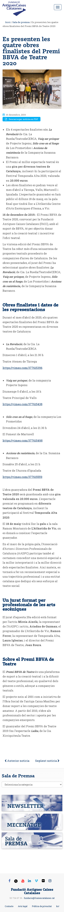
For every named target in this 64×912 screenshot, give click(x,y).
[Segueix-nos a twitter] (16, 881)
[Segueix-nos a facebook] (9, 880)
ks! (57, 906)
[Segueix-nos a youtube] (22, 880)
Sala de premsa (21, 22)
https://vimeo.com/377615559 (22, 477)
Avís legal (22, 906)
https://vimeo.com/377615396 (22, 368)
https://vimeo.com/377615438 (22, 404)
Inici (8, 22)
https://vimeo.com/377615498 (22, 440)
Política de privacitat (42, 906)
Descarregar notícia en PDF (23, 119)
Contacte (9, 906)
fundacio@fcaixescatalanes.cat (39, 898)
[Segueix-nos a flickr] (43, 880)
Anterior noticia (17, 760)
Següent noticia (46, 760)
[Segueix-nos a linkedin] (29, 880)
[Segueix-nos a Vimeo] (36, 880)
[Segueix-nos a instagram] (49, 880)
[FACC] (15, 6)
